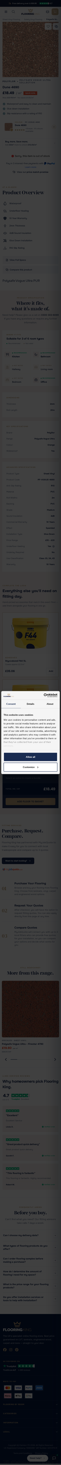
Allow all (30, 757)
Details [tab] (30, 704)
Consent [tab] (11, 704)
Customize (29, 767)
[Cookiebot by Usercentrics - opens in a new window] (43, 695)
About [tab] (50, 704)
